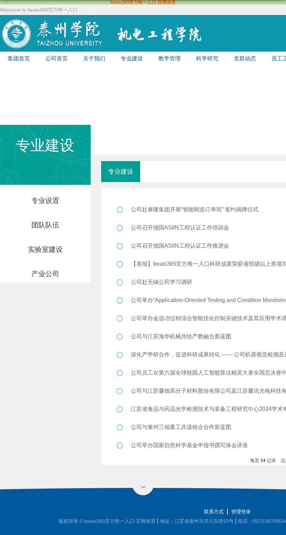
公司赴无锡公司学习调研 (161, 282)
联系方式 (214, 511)
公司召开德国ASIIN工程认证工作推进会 (180, 246)
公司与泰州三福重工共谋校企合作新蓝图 (181, 427)
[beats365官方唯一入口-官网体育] (116, 20)
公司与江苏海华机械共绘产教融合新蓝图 (181, 336)
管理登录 (241, 511)
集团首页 (19, 58)
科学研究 (207, 58)
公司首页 (56, 58)
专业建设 (132, 58)
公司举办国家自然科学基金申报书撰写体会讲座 (189, 445)
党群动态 (245, 58)
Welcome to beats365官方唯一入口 (38, 10)
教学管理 (169, 58)
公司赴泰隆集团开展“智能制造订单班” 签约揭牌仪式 (194, 209)
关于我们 (94, 58)
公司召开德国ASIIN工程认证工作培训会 (180, 228)
